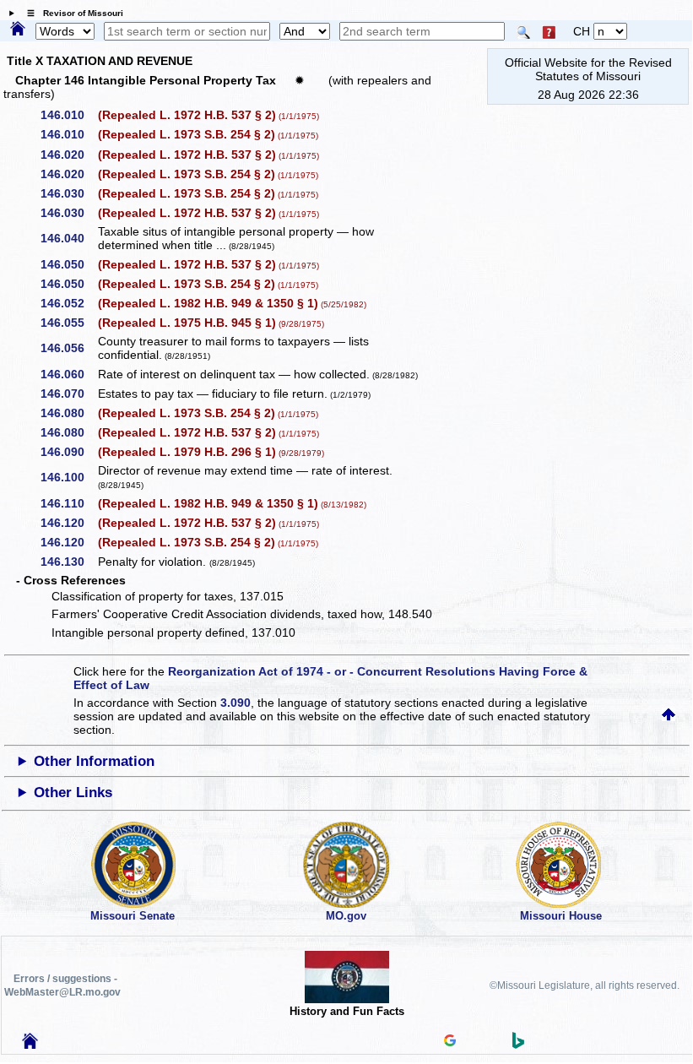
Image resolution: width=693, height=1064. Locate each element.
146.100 (68, 477)
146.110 (68, 503)
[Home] (17, 29)
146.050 (68, 264)
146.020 (68, 154)
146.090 (68, 452)
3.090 (235, 702)
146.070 (68, 393)
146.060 (68, 374)
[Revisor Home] (30, 1044)
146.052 (68, 303)
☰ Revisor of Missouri (71, 13)
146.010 (68, 115)
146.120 (68, 522)
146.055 (68, 322)
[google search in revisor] (450, 1042)
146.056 (68, 348)
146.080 (68, 413)
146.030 (68, 193)
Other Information (94, 761)
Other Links (73, 792)
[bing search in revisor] (518, 1044)
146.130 (68, 561)
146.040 (68, 238)
